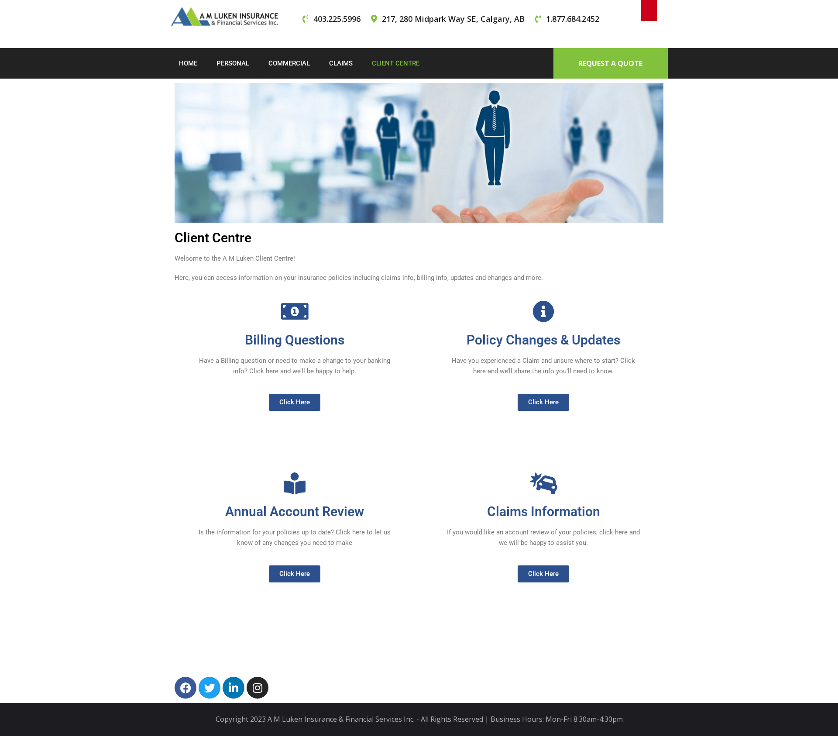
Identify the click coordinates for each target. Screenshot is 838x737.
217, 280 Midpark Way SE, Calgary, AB (453, 19)
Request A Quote (610, 63)
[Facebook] (185, 688)
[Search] (649, 10)
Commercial (289, 63)
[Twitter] (209, 688)
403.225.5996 (337, 19)
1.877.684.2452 (572, 19)
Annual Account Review (294, 511)
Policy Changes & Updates (543, 340)
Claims (341, 63)
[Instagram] (257, 688)
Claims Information (543, 511)
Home (188, 63)
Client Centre (395, 63)
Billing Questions (294, 340)
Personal (232, 63)
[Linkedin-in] (233, 688)
